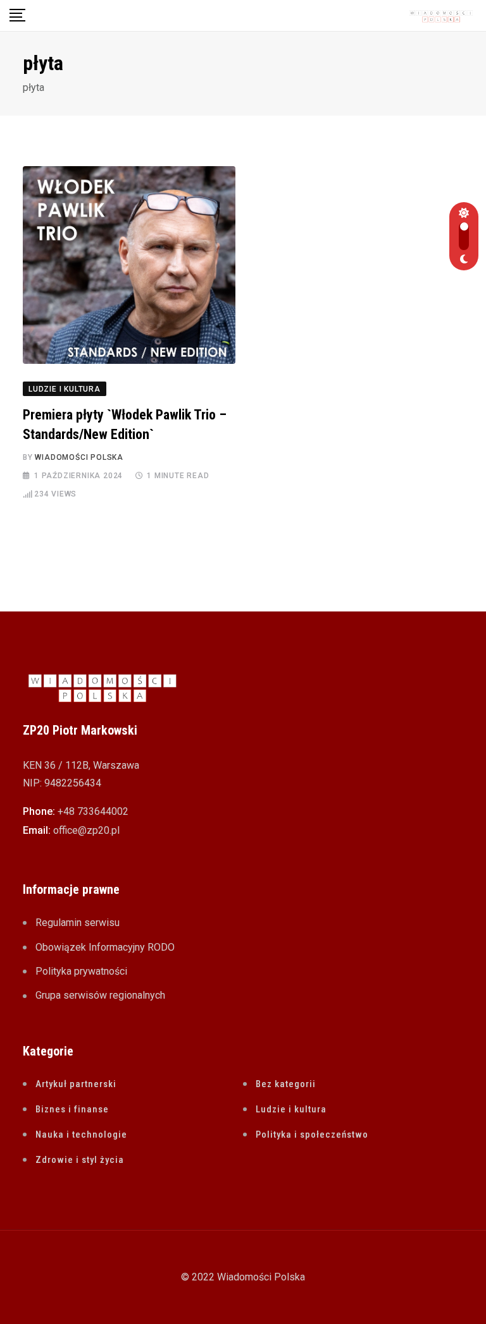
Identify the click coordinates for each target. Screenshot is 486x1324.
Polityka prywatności (81, 971)
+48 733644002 (93, 811)
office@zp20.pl (86, 830)
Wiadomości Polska (79, 457)
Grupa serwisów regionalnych (100, 995)
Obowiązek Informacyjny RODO (105, 947)
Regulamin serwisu (77, 923)
